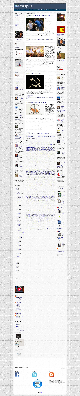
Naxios (59, 199)
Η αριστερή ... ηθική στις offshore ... (63, 97)
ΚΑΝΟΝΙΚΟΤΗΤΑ (28, 175)
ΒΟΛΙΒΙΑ (45, 152)
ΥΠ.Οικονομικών (35, 215)
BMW (42, 221)
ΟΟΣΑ (36, 197)
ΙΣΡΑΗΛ (50, 173)
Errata (30, 223)
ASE (43, 220)
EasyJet (48, 222)
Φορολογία (46, 217)
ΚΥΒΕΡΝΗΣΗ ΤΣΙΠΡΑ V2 (30, 184)
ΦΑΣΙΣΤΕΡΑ (34, 216)
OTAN (33, 227)
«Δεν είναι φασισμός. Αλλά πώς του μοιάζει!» (63, 174)
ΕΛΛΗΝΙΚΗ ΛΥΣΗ (17, 24)
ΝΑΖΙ (27, 194)
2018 (16, 189)
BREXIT (45, 221)
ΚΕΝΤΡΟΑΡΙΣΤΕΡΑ (28, 177)
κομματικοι (51, 178)
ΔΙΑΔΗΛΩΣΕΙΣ (32, 158)
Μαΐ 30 (19, 204)
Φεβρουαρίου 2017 (19, 257)
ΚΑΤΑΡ (40, 176)
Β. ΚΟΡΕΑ (28, 151)
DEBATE (33, 222)
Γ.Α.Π (54, 153)
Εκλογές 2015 (31, 162)
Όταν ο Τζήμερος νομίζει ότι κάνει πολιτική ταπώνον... (20, 229)
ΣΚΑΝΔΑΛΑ (51, 204)
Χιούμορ (46, 218)
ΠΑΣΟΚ (40, 200)
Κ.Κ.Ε (16, 23)
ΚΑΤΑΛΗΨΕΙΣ (28, 176)
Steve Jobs (40, 228)
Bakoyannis (48, 220)
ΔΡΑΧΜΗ (36, 160)
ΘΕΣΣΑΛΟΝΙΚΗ (41, 172)
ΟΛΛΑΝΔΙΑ (42, 196)
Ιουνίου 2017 (19, 200)
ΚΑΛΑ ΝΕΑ (45, 174)
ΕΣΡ (43, 169)
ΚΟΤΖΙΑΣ (39, 179)
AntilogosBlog (60, 228)
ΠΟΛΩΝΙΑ (53, 201)
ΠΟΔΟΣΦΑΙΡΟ (29, 201)
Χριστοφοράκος (35, 219)
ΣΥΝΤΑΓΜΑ (27, 209)
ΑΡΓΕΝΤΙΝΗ (52, 149)
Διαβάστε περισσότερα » (29, 37)
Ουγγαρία (52, 197)
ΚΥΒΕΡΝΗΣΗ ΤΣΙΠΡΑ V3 (40, 184)
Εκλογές (47, 161)
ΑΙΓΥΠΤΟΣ (35, 144)
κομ (47, 178)
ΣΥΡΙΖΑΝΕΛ (44, 70)
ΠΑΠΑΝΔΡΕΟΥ (40, 199)
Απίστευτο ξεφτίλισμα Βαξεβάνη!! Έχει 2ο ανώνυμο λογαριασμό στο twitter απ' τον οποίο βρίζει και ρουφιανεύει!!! (61, 109)
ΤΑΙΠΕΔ (37, 210)
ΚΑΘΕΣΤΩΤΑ (35, 174)
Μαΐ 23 (19, 213)
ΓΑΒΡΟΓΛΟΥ (29, 154)
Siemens (27, 228)
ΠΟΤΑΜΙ (37, 202)
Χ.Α (33, 218)
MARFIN (27, 226)
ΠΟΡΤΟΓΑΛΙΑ (32, 202)
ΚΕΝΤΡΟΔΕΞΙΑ (34, 177)
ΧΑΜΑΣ (38, 218)
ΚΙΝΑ (38, 177)
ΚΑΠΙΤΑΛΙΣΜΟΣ (33, 175)
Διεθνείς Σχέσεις (35, 159)
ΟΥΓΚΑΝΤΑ (27, 198)
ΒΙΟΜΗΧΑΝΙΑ (37, 152)
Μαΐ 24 (19, 212)
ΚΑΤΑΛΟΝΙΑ (35, 176)
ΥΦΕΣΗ (51, 215)
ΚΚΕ (53, 39)
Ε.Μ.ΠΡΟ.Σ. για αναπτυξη (18, 303)
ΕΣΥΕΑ (46, 169)
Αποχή (49, 149)
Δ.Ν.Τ (52, 155)
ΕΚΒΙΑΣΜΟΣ (38, 161)
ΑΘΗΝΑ (31, 144)
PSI (40, 227)
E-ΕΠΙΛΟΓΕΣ (40, 222)
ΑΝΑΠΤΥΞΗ (43, 147)
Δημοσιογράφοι (33, 157)
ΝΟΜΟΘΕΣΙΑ (48, 194)
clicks (53, 221)
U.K (33, 229)
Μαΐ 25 (19, 210)
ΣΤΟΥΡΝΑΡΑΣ (48, 206)
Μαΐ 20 (19, 216)
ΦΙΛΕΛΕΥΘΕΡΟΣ (52, 216)
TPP (45, 228)
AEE (44, 219)
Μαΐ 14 (19, 224)
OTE (36, 227)
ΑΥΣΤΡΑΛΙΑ (45, 150)
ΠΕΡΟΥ (54, 200)
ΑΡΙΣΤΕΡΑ (38, 39)
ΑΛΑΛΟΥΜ (43, 97)
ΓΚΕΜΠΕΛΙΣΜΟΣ (37, 155)
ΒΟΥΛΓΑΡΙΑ (49, 152)
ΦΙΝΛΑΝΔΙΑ (31, 217)
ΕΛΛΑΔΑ (47, 164)
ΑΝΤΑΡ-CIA (44, 148)
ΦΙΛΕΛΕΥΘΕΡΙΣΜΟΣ (45, 216)
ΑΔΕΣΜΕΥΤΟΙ (28, 143)
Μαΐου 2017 (18, 201)
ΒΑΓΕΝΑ (33, 151)
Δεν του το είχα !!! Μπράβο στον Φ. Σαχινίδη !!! (21, 98)
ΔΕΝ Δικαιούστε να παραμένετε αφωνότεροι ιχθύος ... (21, 155)
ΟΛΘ (39, 196)
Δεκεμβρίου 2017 (19, 192)
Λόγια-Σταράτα (60, 237)
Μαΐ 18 (19, 218)
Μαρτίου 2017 (19, 256)
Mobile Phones (36, 226)
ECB (51, 222)
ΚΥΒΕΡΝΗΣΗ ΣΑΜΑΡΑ (43, 182)
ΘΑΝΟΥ (37, 172)
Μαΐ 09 (19, 242)
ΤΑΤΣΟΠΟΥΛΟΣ (46, 210)
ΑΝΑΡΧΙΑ (50, 147)
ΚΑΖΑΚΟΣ (31, 174)
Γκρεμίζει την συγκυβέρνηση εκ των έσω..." (60, 48)
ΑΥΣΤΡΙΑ (49, 150)
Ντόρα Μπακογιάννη (33, 195)
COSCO (27, 222)
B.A (45, 220)
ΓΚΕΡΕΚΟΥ (42, 155)
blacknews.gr (18, 324)
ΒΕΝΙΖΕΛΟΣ (28, 152)
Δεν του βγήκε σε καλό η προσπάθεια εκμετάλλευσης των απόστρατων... (19, 89)
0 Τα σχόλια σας (30, 39)
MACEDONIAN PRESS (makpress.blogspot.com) (61, 208)
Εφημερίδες (37, 171)
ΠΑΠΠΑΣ (44, 199)
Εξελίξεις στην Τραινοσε (60, 249)
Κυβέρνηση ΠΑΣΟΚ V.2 (32, 182)
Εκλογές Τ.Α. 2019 (51, 162)
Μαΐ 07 (19, 245)
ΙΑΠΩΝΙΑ (50, 172)
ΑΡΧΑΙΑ (33, 150)
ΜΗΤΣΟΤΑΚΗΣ (38, 191)
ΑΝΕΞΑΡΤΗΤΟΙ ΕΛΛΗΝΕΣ (31, 148)
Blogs (38, 221)
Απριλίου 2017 (19, 255)
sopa (30, 228)
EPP (53, 222)
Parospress (59, 220)
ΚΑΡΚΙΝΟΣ (52, 175)
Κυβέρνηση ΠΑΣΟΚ (40, 181)
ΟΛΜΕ (46, 196)
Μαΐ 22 (19, 214)
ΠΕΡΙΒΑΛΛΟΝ (46, 200)
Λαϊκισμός (27, 40)
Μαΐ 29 (19, 205)
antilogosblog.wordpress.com (61, 189)
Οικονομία (32, 196)
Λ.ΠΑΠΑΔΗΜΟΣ (43, 186)
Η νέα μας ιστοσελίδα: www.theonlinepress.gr (63, 244)
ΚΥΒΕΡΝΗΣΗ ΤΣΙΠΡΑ (48, 183)
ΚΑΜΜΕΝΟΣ (50, 174)
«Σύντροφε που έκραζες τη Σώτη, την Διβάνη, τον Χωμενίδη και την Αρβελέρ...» (61, 153)
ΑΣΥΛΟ (36, 150)
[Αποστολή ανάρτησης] (26, 39)
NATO (42, 226)
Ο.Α (45, 195)
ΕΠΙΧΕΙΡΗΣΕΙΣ (51, 168)
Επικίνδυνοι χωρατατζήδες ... (63, 141)
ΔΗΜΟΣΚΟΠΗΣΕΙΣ (42, 157)
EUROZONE (50, 133)
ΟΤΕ (49, 197)
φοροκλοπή (40, 217)
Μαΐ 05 (19, 248)
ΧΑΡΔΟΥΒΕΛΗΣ (42, 218)
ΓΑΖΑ (33, 154)
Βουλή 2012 (30, 153)
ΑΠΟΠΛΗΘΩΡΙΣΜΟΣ (44, 149)
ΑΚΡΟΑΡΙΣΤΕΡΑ (38, 97)
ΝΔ (33, 194)
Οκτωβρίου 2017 (19, 194)
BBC (27, 221)
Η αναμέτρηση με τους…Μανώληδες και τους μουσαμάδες (19, 304)
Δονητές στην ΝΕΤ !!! (63, 88)
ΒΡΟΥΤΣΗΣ (50, 153)
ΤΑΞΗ (39, 210)
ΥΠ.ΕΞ (29, 215)
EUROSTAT (44, 223)
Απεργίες (37, 149)
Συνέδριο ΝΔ (51, 207)
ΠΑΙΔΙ (41, 198)
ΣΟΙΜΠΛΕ (46, 205)
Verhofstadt (43, 229)
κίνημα (44, 177)
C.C (50, 221)
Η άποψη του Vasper (61, 251)
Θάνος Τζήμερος (49, 39)
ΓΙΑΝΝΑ (33, 155)
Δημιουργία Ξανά (44, 39)
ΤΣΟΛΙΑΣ (35, 214)
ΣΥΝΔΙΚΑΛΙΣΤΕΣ (44, 207)
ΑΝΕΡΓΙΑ (40, 148)
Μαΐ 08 (19, 244)
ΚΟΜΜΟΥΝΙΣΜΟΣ (29, 179)
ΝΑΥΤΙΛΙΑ (30, 194)
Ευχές (32, 171)
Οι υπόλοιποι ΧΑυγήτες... (18, 39)
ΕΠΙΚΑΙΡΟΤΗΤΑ (30, 168)
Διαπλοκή (51, 158)
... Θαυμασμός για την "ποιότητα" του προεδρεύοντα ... (18, 82)
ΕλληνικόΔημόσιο (43, 165)
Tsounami (30, 229)
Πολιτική (42, 201)
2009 (16, 270)
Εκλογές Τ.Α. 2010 (38, 162)
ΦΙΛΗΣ (27, 217)
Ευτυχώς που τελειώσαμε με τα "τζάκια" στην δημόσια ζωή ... (21, 146)
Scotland (49, 227)
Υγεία (50, 214)
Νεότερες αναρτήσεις (30, 136)
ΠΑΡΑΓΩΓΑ (49, 199)
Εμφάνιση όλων (22, 319)
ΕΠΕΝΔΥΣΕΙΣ (49, 166)
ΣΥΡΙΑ (44, 209)
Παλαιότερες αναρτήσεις (49, 136)
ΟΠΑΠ (39, 197)
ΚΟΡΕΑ (36, 179)
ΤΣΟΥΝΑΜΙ (39, 214)
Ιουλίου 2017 (19, 198)
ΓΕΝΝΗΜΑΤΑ (42, 154)
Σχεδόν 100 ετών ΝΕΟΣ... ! (61, 60)
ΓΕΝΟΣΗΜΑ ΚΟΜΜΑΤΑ (49, 154)
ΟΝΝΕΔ (33, 197)
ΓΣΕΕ (49, 155)
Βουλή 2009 (53, 152)
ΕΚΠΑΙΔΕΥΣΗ (28, 164)
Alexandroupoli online (19, 296)
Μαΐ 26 (19, 209)
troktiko (52, 228)
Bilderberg (34, 221)
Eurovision (48, 223)
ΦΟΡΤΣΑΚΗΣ (52, 217)
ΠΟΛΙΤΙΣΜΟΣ (48, 201)
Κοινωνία (36, 178)
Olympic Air (53, 226)
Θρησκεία (46, 172)
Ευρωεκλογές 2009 (39, 170)
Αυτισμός (53, 150)
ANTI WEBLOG (18, 307)
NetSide (17, 327)
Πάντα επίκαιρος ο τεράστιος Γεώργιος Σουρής (63, 212)
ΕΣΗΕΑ (34, 169)
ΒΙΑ (40, 39)
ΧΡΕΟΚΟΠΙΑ (28, 219)
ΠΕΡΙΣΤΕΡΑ (50, 200)
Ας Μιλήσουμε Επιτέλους (18, 326)
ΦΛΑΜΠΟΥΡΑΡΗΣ (36, 217)
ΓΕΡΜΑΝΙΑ (28, 155)
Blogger (41, 392)
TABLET (43, 228)
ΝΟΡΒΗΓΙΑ (52, 194)
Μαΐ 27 (19, 208)
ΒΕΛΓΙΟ (47, 151)
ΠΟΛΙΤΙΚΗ (38, 201)
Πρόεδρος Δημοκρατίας (47, 202)
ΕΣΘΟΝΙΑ (38, 169)
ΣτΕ (44, 206)
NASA (40, 226)
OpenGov (28, 227)
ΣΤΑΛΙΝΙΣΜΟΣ (40, 206)
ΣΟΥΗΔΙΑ (27, 206)
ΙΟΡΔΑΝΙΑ (32, 173)
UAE (36, 229)
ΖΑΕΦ (44, 171)
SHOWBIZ (52, 227)
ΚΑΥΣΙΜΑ (51, 176)
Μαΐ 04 (19, 249)
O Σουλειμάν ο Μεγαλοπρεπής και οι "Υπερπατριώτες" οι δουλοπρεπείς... (61, 164)
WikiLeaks (46, 229)
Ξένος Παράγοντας (40, 195)
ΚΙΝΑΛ (41, 177)
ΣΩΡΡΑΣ (34, 210)
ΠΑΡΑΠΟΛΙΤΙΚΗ (34, 200)
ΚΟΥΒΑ (44, 179)
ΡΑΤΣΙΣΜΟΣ (51, 97)
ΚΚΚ (28, 178)
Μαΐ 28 (19, 206)
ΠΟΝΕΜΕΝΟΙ (27, 202)
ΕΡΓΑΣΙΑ (27, 169)
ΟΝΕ (30, 197)
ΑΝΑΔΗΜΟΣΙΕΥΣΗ (30, 147)
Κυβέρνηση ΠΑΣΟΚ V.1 (51, 181)
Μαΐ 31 (19, 202)
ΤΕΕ (50, 210)
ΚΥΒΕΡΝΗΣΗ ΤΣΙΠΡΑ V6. (44, 185)
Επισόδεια (39, 168)
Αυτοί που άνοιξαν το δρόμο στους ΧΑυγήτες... (60, 22)
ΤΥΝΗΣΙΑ (46, 214)
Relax (42, 227)
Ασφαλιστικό (40, 150)
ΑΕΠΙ (39, 143)
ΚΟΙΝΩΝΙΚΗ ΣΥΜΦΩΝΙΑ (42, 178)
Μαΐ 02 (19, 252)
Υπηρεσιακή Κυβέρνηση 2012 (44, 215)
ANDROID (32, 220)
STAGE (37, 228)
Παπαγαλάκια (28, 199)
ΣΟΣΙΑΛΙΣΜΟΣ (51, 205)
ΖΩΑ (50, 171)
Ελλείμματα (35, 165)
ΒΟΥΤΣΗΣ (41, 153)
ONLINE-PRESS (60, 242)
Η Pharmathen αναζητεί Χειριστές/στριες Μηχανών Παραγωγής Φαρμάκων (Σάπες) (19, 298)
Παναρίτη (53, 198)
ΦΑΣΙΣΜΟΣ (28, 216)
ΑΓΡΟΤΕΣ (52, 142)
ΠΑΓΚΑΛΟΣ (37, 198)
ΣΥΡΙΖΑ (41, 70)
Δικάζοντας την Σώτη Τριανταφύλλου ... (34, 73)
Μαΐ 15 (19, 222)
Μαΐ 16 (19, 221)
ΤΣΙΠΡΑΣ (42, 133)
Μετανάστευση (45, 190)
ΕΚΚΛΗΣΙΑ (43, 161)
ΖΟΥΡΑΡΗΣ (47, 171)
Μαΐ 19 (19, 217)
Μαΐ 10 (19, 241)
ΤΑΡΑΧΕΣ (42, 210)
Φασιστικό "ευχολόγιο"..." (18, 47)
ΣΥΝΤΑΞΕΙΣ (33, 209)
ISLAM (27, 98)
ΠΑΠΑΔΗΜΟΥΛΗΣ (34, 199)
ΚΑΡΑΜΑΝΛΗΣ (39, 175)
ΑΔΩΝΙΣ (36, 143)
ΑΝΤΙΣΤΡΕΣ (27, 149)
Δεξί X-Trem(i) (60, 192)
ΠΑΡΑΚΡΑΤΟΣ (29, 200)
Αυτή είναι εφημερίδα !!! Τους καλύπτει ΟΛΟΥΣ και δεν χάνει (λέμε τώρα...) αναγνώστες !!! (19, 117)
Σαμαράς (45, 203)
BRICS (48, 221)
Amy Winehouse (27, 220)
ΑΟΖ (30, 149)
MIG (32, 226)
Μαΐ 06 (19, 246)
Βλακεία (41, 152)
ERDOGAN (27, 223)
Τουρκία (41, 212)
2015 (16, 262)
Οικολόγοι (27, 196)
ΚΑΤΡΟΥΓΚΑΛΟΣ (45, 176)
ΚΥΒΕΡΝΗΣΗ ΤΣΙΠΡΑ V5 (33, 185)
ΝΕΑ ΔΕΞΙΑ (39, 194)
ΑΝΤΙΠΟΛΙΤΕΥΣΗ (50, 148)
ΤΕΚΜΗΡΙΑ (53, 210)
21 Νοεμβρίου (42, 142)
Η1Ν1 (26, 172)
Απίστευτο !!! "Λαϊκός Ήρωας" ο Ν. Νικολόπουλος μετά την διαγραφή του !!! (19, 136)
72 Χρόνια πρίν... (20, 106)
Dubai (36, 222)
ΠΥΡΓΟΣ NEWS (60, 215)
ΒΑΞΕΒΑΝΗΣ (37, 151)
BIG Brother (30, 221)
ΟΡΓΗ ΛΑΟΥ (43, 197)
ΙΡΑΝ (34, 173)
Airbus (53, 219)
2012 (28, 142)
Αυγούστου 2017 (19, 197)
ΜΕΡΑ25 (16, 25)
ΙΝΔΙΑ (29, 173)
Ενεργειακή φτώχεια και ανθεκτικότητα (19, 317)
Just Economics (60, 248)
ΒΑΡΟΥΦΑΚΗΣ (42, 151)
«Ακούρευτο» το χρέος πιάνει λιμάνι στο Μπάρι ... (36, 102)
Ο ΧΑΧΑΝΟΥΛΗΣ (18, 329)
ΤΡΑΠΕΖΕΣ (53, 212)
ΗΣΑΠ (29, 172)
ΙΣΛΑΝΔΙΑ (42, 173)
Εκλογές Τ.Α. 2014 (45, 162)
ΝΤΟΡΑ (27, 195)
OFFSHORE (49, 226)
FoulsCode (17, 322)
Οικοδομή (51, 195)
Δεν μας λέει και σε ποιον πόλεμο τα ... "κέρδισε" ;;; (21, 126)
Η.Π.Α (53, 171)
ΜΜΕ (44, 191)
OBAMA (45, 226)
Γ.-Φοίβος (17, 315)
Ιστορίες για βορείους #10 (63, 234)
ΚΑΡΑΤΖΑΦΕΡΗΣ (46, 175)
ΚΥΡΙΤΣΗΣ (27, 186)
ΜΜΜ (48, 191)
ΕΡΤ (30, 169)
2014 (32, 142)
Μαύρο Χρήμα (28, 190)
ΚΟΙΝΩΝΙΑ (31, 178)
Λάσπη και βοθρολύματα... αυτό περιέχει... (19, 56)
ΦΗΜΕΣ (40, 216)
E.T (45, 222)
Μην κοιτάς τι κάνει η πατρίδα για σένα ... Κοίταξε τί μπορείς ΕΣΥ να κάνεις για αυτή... (19, 175)
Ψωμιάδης (39, 219)
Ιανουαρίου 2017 (19, 259)
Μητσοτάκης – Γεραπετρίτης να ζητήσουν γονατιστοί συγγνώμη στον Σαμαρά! (19, 309)
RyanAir (45, 227)
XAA (49, 229)
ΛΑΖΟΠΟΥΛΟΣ (52, 186)
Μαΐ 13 (19, 225)
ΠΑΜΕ (49, 198)
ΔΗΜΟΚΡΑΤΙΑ (34, 156)
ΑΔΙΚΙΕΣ (32, 143)
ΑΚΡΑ (40, 144)
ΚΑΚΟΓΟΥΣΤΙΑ (40, 174)
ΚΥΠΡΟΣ (51, 185)
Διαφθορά (27, 159)
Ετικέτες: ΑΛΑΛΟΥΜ (51, 169)
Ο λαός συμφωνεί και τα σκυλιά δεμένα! (34, 44)
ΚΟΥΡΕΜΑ (52, 179)
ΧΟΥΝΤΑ (52, 218)
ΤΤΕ (43, 214)
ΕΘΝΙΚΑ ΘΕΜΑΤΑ (48, 160)
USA (39, 229)
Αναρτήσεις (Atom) (32, 138)
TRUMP (27, 229)
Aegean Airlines (49, 219)
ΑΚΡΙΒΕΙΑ (43, 144)
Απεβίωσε (33, 149)
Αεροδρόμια (43, 143)
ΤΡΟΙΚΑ (29, 212)
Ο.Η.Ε (48, 195)
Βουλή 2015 (36, 153)
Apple (40, 220)
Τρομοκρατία (37, 212)
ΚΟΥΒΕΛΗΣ (47, 179)
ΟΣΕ (47, 197)
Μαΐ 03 (19, 250)
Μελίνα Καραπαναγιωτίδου (61, 232)
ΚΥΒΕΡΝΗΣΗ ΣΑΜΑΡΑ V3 (37, 183)
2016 (36, 142)
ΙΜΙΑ (26, 173)
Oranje (31, 227)
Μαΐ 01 (19, 253)
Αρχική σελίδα (40, 136)
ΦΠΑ (26, 218)
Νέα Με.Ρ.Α (43, 194)
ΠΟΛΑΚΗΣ (33, 201)
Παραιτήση (53, 199)
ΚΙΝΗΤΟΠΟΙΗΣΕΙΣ (49, 177)
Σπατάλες (31, 206)
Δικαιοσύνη (47, 97)
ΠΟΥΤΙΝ (41, 202)
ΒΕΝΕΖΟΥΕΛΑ (51, 151)
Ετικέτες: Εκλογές (28, 170)
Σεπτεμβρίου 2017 (19, 196)
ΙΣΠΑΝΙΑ (46, 173)
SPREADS (33, 228)
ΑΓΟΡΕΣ (49, 142)
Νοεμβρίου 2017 (19, 193)
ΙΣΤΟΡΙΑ (54, 173)
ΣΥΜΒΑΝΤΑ (32, 207)
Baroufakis (53, 220)
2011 (26, 142)
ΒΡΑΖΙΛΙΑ (45, 153)
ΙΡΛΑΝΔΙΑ (38, 173)
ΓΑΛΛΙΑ (37, 154)
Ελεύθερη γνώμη (18, 313)
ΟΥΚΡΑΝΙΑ (31, 198)
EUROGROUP (46, 133)
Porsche (38, 227)
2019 (16, 188)
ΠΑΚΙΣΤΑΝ (45, 198)
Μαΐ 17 (19, 220)
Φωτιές (30, 218)
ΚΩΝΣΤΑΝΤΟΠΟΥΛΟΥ (36, 186)
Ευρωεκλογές (33, 170)
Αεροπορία (48, 143)
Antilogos (35, 220)
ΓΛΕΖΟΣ (46, 155)
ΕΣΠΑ (41, 169)
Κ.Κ (27, 174)
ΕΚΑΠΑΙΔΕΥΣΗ (32, 161)
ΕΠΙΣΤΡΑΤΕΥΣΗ (45, 168)
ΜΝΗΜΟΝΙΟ (38, 133)
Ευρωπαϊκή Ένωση (46, 170)
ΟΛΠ (49, 196)
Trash (48, 228)
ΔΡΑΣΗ (32, 160)
